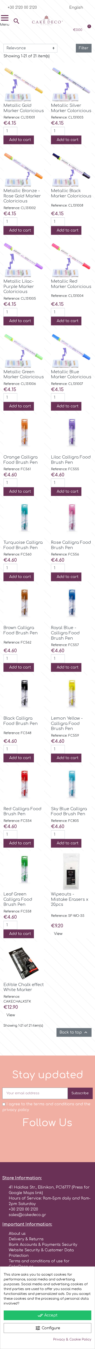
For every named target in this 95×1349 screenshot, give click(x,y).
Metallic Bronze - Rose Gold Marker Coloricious (22, 195)
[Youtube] (54, 1141)
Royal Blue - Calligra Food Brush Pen (65, 632)
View (58, 934)
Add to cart (20, 140)
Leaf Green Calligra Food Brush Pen (17, 899)
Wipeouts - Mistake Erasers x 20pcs (69, 899)
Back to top (74, 1032)
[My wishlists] (74, 19)
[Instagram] (41, 1141)
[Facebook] (28, 1141)
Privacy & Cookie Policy (72, 1339)
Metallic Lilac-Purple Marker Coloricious (18, 286)
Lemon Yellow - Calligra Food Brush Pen (67, 723)
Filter (84, 48)
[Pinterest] (66, 1141)
